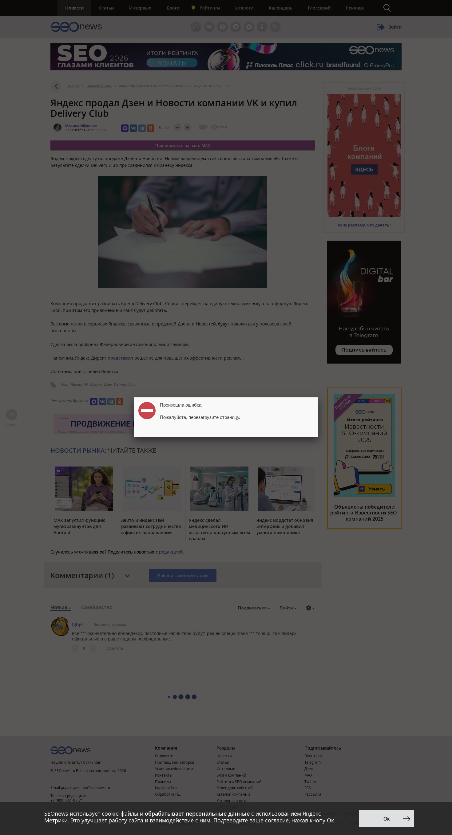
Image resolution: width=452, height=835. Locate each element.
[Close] (318, 397)
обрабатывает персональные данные (197, 813)
